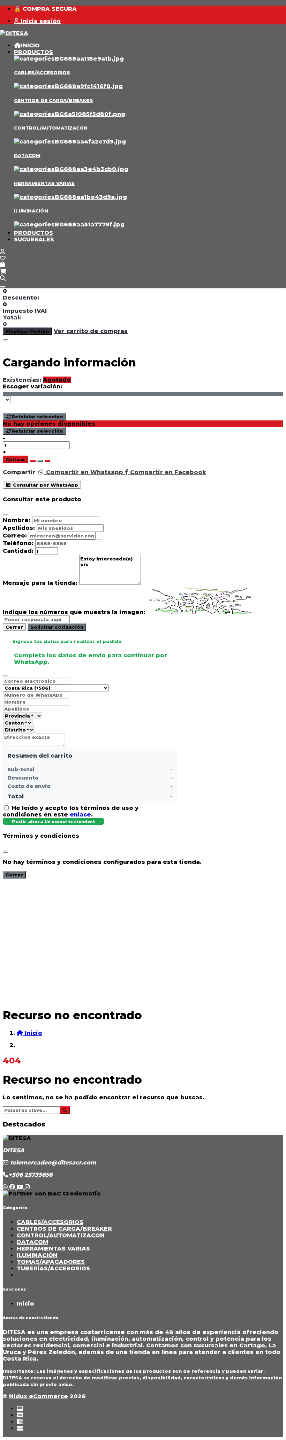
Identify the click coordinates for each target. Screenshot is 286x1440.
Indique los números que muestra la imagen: (74, 612)
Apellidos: (19, 528)
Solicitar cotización (56, 627)
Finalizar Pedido (27, 331)
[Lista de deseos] (3, 258)
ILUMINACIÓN (31, 211)
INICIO (30, 45)
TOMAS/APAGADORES (51, 1262)
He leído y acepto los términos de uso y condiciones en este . (70, 811)
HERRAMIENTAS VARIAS (44, 183)
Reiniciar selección (37, 416)
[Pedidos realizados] (2, 265)
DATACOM (27, 155)
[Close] (5, 340)
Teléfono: (18, 543)
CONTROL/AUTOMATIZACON (51, 128)
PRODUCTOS (33, 52)
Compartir (19, 472)
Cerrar (14, 627)
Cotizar (15, 459)
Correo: (15, 535)
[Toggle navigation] (3, 287)
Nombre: (16, 520)
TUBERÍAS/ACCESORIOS (53, 1268)
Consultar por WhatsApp (45, 485)
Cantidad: (18, 551)
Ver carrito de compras (91, 331)
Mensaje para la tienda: (40, 583)
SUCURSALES (34, 239)
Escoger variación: (32, 386)
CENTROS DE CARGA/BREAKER (53, 100)
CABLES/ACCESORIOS (42, 72)
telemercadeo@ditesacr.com (52, 1162)
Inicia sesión (40, 21)
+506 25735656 (30, 1174)
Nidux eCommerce (38, 1396)
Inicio (25, 1303)
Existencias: (22, 380)
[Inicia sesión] (2, 251)
